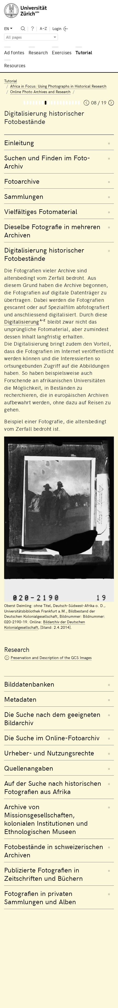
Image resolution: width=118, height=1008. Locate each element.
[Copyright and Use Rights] (60, 103)
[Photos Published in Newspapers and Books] (76, 103)
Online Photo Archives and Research (40, 91)
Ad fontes (14, 52)
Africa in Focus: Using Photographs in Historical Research (58, 86)
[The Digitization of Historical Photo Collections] (45, 103)
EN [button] (6, 28)
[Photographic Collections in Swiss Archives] (73, 103)
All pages (14, 37)
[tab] (59, 142)
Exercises (62, 52)
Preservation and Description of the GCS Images (51, 657)
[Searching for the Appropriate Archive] (54, 103)
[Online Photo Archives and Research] (24, 103)
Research (38, 52)
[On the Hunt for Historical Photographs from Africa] (67, 103)
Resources (15, 65)
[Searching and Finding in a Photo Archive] (30, 103)
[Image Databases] (48, 103)
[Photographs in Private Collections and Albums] (79, 103)
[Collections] (36, 103)
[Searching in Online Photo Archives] (57, 103)
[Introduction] (27, 103)
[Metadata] (51, 103)
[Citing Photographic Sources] (63, 103)
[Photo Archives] (33, 103)
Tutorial (83, 52)
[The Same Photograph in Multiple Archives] (42, 103)
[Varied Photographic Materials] (39, 103)
